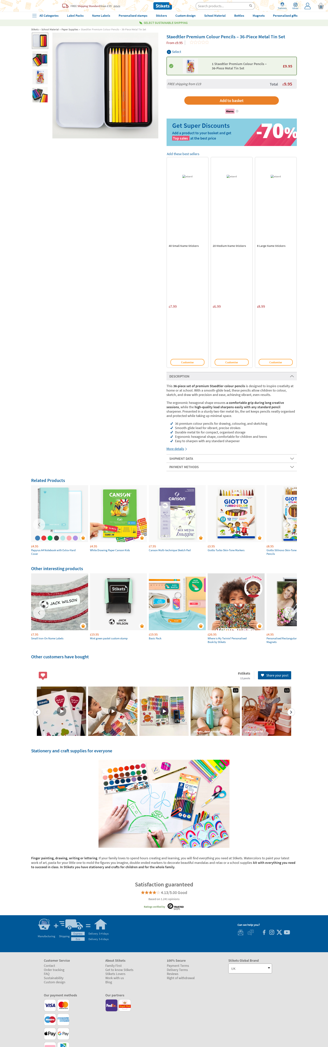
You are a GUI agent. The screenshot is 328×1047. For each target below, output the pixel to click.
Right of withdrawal (181, 978)
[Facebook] (264, 932)
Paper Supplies (70, 29)
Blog (108, 982)
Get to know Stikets (119, 970)
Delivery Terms (177, 970)
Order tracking (54, 970)
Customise (187, 362)
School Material (50, 29)
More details (175, 449)
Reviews (172, 974)
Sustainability (53, 978)
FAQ (47, 974)
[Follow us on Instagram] (271, 932)
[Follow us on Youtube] (287, 932)
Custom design (54, 982)
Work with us (114, 978)
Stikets (35, 29)
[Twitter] (279, 932)
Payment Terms (178, 965)
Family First (113, 965)
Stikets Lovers (115, 974)
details (117, 5)
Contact (49, 965)
